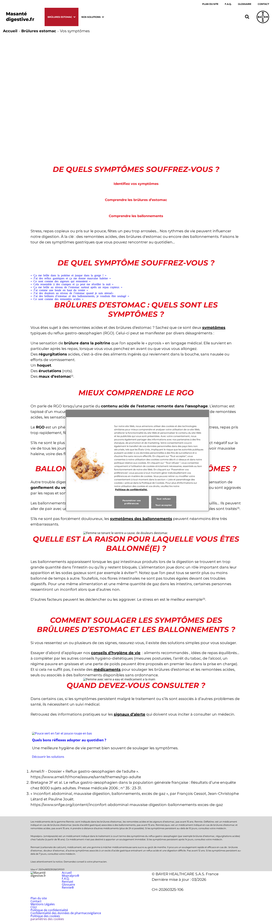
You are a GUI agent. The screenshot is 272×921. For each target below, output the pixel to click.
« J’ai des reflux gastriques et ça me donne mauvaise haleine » (71, 278)
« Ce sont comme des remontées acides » (57, 298)
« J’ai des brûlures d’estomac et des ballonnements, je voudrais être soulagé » (80, 295)
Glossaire (244, 4)
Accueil (10, 31)
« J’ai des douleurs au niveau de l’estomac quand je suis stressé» (72, 292)
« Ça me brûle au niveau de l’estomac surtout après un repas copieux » (76, 286)
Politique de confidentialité (49, 910)
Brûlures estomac (60, 17)
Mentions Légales (43, 904)
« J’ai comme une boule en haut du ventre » (59, 289)
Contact (263, 4)
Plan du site (210, 4)
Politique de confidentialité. (131, 489)
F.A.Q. (228, 4)
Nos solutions (91, 17)
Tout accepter (163, 505)
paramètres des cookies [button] (47, 919)
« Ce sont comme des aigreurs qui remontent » (60, 281)
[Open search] (247, 16)
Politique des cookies (45, 916)
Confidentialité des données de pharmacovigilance (66, 913)
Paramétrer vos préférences (131, 502)
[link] (136, 745)
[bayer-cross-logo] (263, 17)
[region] (137, 460)
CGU (34, 907)
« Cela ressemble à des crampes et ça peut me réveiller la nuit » (72, 283)
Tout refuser (164, 499)
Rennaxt (67, 882)
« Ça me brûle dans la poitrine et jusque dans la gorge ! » (68, 275)
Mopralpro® (70, 876)
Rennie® (68, 887)
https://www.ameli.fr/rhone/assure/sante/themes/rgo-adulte (86, 777)
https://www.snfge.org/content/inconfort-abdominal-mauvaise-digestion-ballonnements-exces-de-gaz (127, 804)
